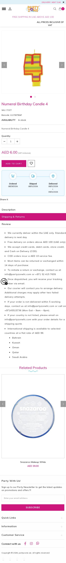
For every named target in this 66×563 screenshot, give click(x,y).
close (63, 2)
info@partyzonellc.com (18, 274)
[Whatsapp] (37, 543)
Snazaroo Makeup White (33, 462)
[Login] (10, 9)
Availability (8, 120)
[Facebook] (25, 543)
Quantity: (6, 136)
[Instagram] (31, 543)
